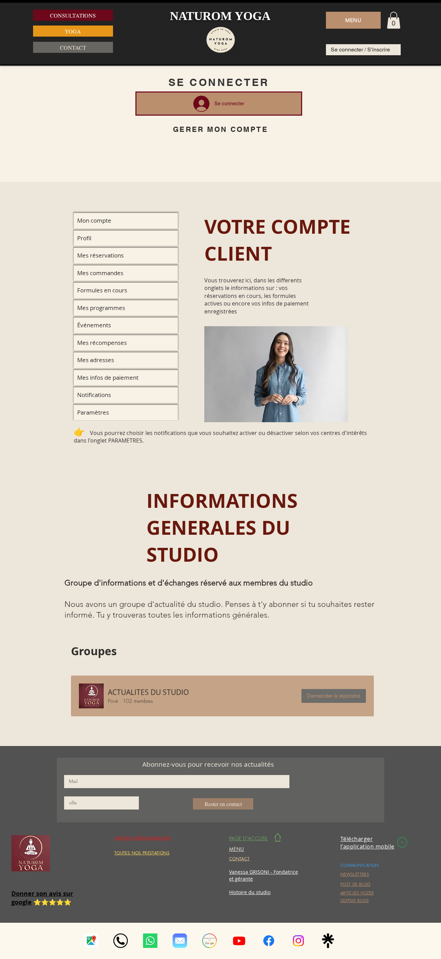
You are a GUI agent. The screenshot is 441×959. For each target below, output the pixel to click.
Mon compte (94, 220)
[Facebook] (268, 940)
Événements (94, 325)
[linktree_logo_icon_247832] (328, 940)
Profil (84, 238)
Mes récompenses (102, 343)
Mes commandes (100, 273)
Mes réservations (100, 255)
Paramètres (93, 412)
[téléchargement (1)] (91, 940)
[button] (353, 20)
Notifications (94, 395)
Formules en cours (102, 290)
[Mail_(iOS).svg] (180, 940)
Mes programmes (101, 308)
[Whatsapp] (150, 940)
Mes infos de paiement (108, 377)
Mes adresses (95, 360)
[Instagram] (298, 940)
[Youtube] (239, 940)
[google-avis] (209, 940)
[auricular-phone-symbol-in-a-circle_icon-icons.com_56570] (120, 940)
